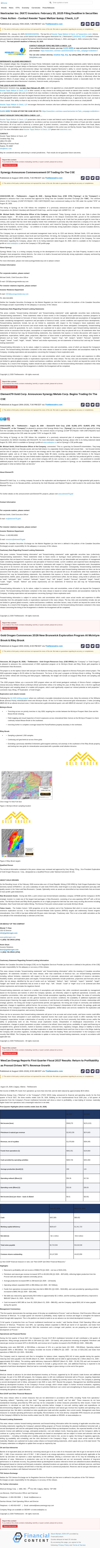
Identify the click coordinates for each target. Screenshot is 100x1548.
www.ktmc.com (85, 34)
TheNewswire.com (53, 24)
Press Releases (48, 8)
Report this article (10, 165)
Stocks (4, 8)
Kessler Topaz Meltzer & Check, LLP (65, 34)
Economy (25, 8)
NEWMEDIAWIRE (31, 34)
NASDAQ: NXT (79, 36)
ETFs (18, 8)
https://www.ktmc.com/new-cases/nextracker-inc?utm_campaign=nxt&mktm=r (69, 51)
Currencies (36, 8)
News (11, 8)
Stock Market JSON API (60, 1534)
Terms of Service (79, 1545)
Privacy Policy (63, 1545)
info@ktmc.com (6, 149)
